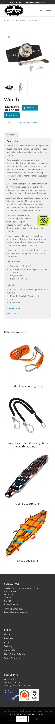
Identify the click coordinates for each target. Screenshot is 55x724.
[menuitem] (40, 10)
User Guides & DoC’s (14, 654)
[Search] (40, 10)
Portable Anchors (19, 122)
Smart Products (32, 122)
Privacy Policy (10, 679)
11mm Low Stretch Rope (29, 169)
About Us (8, 642)
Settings (34, 719)
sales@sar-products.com (16, 612)
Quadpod (10, 148)
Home (7, 634)
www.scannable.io (30, 245)
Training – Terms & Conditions (17, 685)
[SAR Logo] (23, 10)
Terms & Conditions (12, 682)
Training (8, 646)
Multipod (26, 148)
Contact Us (9, 650)
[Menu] (47, 10)
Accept (22, 719)
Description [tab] (11, 134)
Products (8, 638)
